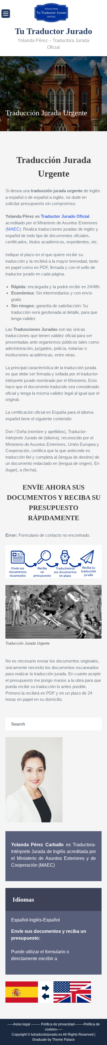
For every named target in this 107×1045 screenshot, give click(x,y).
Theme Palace (63, 1040)
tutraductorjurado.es (47, 1034)
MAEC (13, 229)
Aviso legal (21, 1024)
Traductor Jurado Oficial (65, 216)
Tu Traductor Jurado (53, 31)
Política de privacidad (57, 1024)
